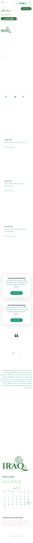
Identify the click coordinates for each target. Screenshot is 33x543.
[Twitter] (26, 3)
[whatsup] (16, 3)
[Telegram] (7, 481)
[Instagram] (24, 3)
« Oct (4, 511)
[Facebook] (21, 3)
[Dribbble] (19, 3)
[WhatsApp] (4, 481)
